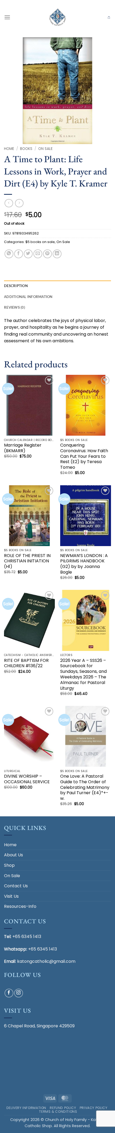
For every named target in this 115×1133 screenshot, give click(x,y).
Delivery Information (26, 1108)
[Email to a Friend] (37, 253)
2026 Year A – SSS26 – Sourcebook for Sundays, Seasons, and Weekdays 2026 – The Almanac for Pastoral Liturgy (83, 674)
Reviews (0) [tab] (14, 307)
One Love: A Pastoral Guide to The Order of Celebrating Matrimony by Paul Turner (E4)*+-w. (84, 787)
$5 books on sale (40, 242)
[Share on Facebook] (18, 253)
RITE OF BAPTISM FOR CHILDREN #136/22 (26, 663)
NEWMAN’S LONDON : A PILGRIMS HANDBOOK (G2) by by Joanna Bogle (84, 564)
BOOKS (26, 148)
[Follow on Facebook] (9, 993)
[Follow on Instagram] (18, 993)
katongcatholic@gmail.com (46, 961)
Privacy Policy (94, 1108)
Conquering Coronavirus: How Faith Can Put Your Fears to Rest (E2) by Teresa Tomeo (84, 456)
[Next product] (9, 203)
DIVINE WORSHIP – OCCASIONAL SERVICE (27, 779)
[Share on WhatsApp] (9, 253)
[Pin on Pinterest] (47, 253)
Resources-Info (20, 906)
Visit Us (11, 896)
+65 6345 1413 (26, 936)
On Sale (45, 148)
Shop (9, 865)
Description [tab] (16, 286)
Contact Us (16, 886)
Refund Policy (63, 1108)
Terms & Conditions (58, 1111)
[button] (7, 17)
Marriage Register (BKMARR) (22, 448)
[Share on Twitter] (28, 253)
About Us (13, 855)
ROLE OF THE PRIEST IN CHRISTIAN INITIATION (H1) (27, 561)
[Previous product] (19, 203)
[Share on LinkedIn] (57, 253)
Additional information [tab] (28, 297)
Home (9, 148)
